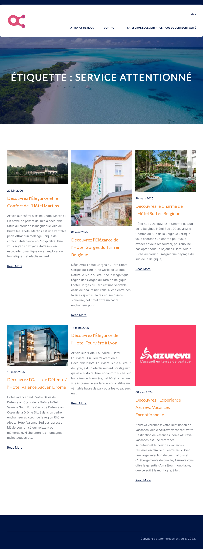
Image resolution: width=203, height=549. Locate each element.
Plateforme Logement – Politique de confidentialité (161, 27)
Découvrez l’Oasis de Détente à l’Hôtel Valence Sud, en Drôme (37, 383)
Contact (110, 27)
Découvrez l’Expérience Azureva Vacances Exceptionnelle (158, 407)
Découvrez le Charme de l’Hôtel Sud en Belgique (159, 209)
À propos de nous (82, 27)
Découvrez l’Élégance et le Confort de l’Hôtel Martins (33, 201)
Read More (14, 266)
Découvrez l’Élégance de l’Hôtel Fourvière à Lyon (94, 339)
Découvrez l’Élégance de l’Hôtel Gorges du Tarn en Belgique (95, 247)
